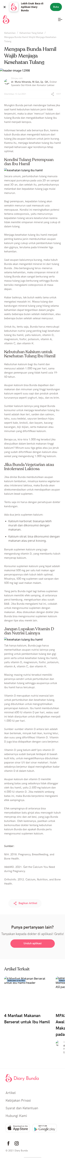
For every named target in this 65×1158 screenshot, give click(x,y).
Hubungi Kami (16, 1116)
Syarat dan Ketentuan (22, 1108)
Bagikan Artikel (28, 903)
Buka (56, 6)
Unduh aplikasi (33, 943)
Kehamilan (10, 33)
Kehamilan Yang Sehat (31, 33)
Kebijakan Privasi (18, 1100)
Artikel (11, 1093)
